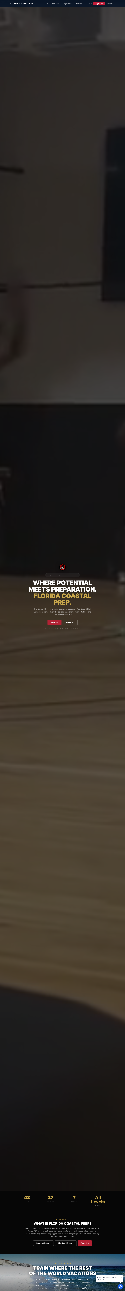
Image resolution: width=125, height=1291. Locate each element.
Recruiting (79, 4)
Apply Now (99, 4)
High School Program (65, 1243)
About (46, 4)
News (90, 4)
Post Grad (55, 4)
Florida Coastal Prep (21, 4)
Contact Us (70, 622)
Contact (109, 4)
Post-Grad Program (43, 1243)
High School (68, 4)
